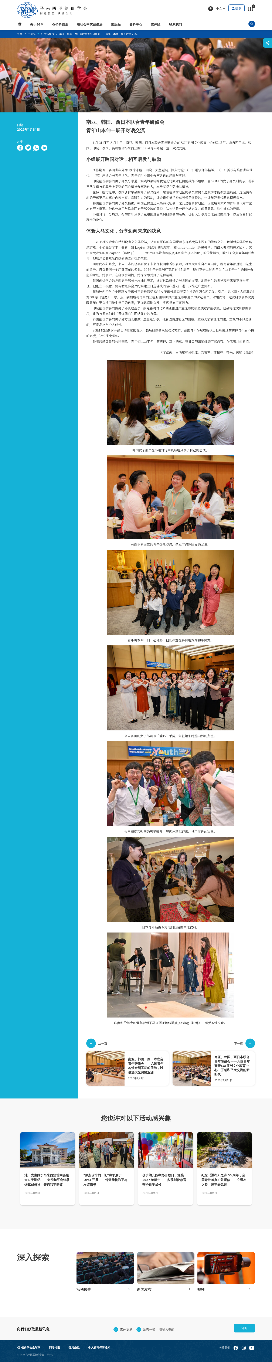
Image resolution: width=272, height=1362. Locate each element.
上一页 (102, 1043)
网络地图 (54, 1347)
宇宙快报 (49, 34)
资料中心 (135, 24)
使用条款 (74, 1347)
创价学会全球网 (31, 1347)
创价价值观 (60, 24)
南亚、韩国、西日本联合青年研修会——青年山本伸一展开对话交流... (98, 34)
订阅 (244, 1328)
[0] (250, 9)
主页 (20, 24)
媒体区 (155, 24)
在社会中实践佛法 (89, 24)
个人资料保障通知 (99, 1347)
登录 (238, 8)
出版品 (116, 24)
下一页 (238, 1043)
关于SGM (37, 24)
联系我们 (175, 24)
